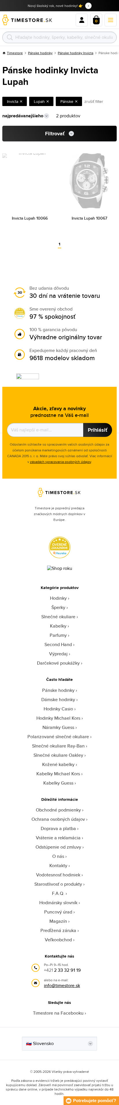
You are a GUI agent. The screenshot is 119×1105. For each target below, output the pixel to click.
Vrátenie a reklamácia (58, 837)
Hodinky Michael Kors (58, 718)
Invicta (12, 101)
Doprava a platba (58, 828)
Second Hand (58, 644)
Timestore (15, 53)
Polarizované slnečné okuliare (58, 736)
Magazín (58, 921)
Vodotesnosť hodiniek (58, 874)
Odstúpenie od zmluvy (58, 847)
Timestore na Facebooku (58, 1013)
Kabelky (58, 626)
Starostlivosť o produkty (58, 884)
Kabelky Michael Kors (58, 773)
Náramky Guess (58, 727)
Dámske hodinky (58, 699)
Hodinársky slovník (58, 902)
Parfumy (58, 635)
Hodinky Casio (58, 708)
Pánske (66, 101)
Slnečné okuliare (58, 616)
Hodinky (58, 598)
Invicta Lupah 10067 (89, 218)
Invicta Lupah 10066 (30, 218)
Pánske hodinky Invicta (75, 53)
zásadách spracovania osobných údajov (60, 461)
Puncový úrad (58, 912)
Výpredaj (58, 653)
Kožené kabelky (58, 764)
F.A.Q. (58, 893)
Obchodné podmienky (58, 810)
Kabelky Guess (58, 783)
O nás (58, 856)
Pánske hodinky (40, 53)
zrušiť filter (93, 101)
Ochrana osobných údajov (58, 819)
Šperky (58, 607)
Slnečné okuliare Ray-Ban (58, 746)
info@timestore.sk (62, 985)
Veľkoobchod (58, 939)
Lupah (39, 101)
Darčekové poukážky (58, 663)
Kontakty (58, 865)
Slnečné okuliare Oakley (58, 755)
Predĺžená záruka (58, 930)
